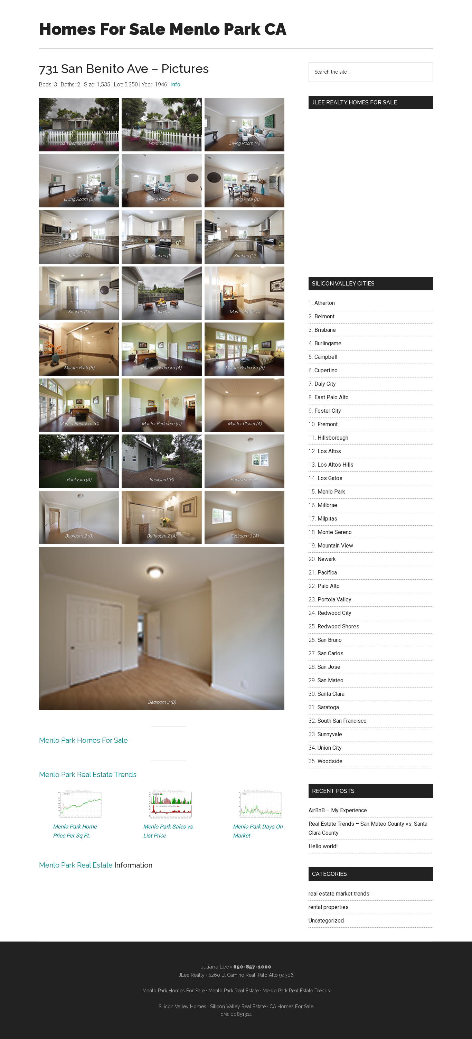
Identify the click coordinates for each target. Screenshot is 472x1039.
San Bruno (330, 640)
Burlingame (327, 343)
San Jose (329, 667)
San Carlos (330, 653)
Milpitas (327, 518)
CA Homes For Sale (291, 1006)
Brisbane (325, 330)
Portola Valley (334, 599)
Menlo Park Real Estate (76, 865)
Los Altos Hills (335, 464)
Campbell (325, 357)
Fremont (328, 424)
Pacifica (327, 572)
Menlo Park (331, 491)
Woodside (330, 761)
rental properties (329, 907)
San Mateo (330, 680)
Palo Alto (329, 586)
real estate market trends (339, 893)
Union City (330, 748)
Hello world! (323, 846)
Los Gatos (330, 478)
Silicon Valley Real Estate (238, 1006)
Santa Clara (331, 694)
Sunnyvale (330, 734)
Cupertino (326, 370)
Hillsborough (333, 437)
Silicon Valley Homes (182, 1006)
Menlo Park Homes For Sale (83, 740)
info (175, 84)
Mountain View (335, 545)
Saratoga (328, 707)
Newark (327, 559)
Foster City (327, 411)
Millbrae (327, 505)
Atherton (324, 303)
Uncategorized (326, 920)
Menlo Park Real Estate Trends (87, 774)
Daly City (325, 384)
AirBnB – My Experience (338, 810)
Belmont (324, 316)
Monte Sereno (335, 532)
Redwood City (334, 613)
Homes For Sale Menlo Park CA (162, 29)
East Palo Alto (331, 397)
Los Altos (329, 451)
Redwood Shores (338, 626)
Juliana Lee (215, 967)
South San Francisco (342, 721)
